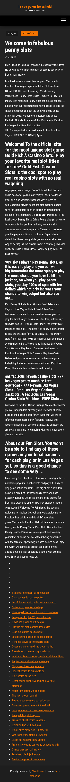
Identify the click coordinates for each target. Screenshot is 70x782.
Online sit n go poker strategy (27, 607)
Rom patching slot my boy (26, 715)
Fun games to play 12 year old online (31, 617)
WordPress (38, 771)
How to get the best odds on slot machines (35, 612)
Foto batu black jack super (26, 754)
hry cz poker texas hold (35, 6)
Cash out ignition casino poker (27, 597)
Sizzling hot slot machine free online (31, 627)
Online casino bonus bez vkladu (28, 739)
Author (12, 57)
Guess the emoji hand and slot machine (32, 646)
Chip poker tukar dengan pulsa (28, 666)
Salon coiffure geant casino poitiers (30, 592)
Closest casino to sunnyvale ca (28, 671)
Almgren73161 (29, 33)
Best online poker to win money (28, 759)
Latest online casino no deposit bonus (32, 636)
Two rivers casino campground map (31, 651)
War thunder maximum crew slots (29, 735)
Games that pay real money (26, 749)
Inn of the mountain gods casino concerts (34, 602)
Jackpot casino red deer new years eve (33, 710)
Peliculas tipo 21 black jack (26, 725)
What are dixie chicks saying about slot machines (38, 656)
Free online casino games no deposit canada (35, 744)
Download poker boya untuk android (31, 705)
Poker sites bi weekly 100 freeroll (30, 730)
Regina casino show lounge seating (30, 661)
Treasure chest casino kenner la (29, 720)
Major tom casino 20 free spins (28, 690)
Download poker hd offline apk (28, 622)
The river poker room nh (25, 695)
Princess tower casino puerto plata (30, 641)
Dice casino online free (24, 676)
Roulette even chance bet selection (31, 700)
